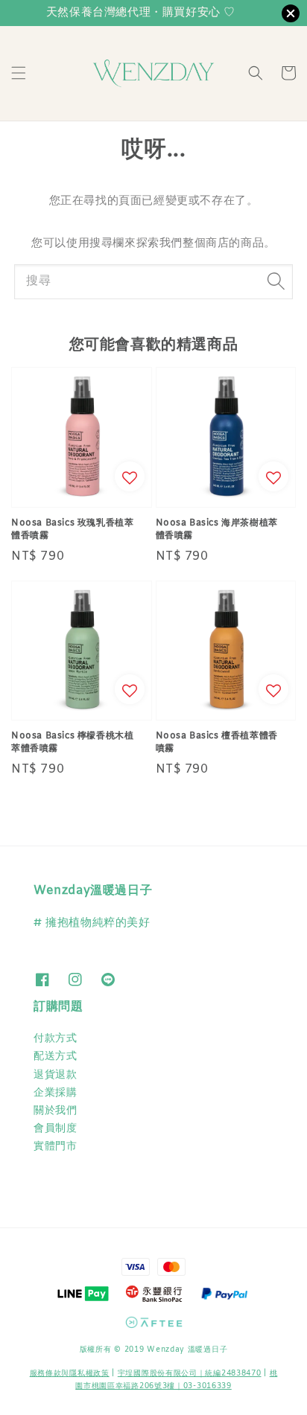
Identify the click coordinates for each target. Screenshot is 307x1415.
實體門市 (55, 1147)
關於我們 (55, 1111)
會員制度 (55, 1129)
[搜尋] (275, 281)
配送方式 (55, 1057)
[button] (18, 73)
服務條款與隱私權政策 (70, 1374)
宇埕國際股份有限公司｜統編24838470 (190, 1374)
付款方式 (55, 1039)
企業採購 (55, 1093)
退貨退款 (55, 1075)
